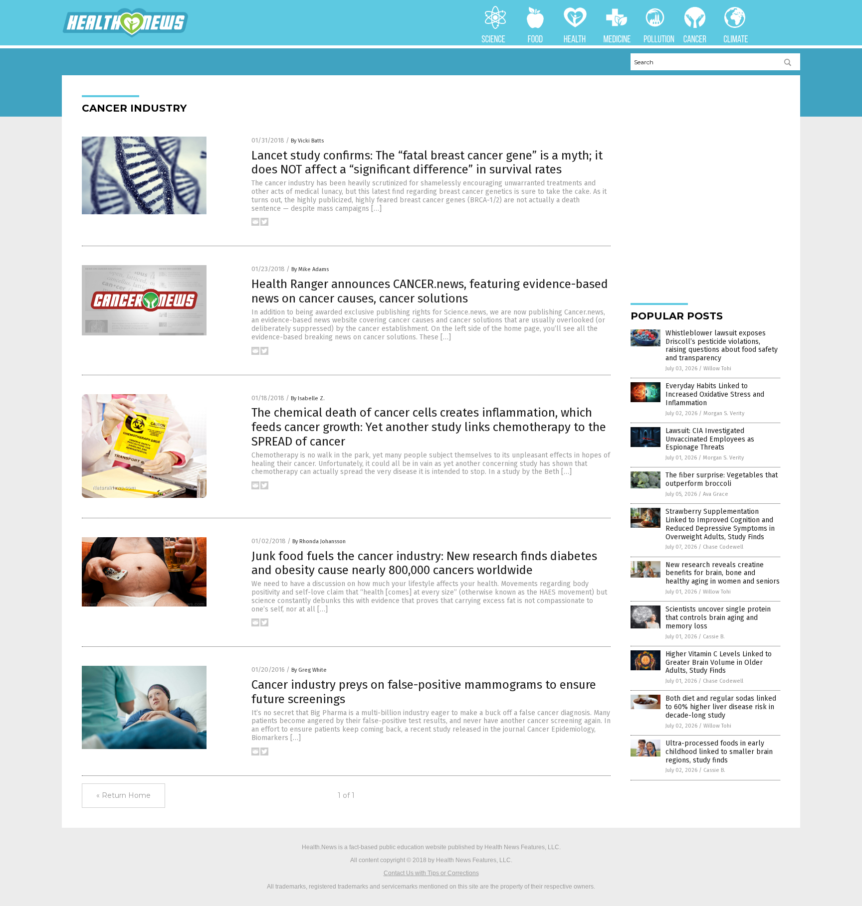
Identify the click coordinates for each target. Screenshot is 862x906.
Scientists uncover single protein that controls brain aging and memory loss (718, 617)
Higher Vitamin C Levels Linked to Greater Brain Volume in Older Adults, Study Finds (718, 662)
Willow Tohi (717, 368)
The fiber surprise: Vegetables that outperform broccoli (721, 479)
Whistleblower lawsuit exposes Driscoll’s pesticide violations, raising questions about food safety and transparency (721, 345)
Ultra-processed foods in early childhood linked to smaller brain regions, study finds (719, 751)
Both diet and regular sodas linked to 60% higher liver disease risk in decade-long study (720, 707)
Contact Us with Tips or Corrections (431, 873)
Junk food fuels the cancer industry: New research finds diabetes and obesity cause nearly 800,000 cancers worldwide (424, 563)
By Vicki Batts (307, 141)
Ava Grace (715, 494)
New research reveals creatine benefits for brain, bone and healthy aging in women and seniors (722, 573)
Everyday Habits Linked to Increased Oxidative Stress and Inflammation (714, 394)
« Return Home (123, 795)
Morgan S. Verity (723, 413)
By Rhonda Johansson (319, 541)
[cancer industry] (125, 35)
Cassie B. (714, 636)
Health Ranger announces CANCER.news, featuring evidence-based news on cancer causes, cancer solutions (429, 291)
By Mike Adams (310, 269)
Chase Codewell (723, 547)
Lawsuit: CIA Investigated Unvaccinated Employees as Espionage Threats (709, 439)
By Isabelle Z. (308, 398)
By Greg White (309, 670)
